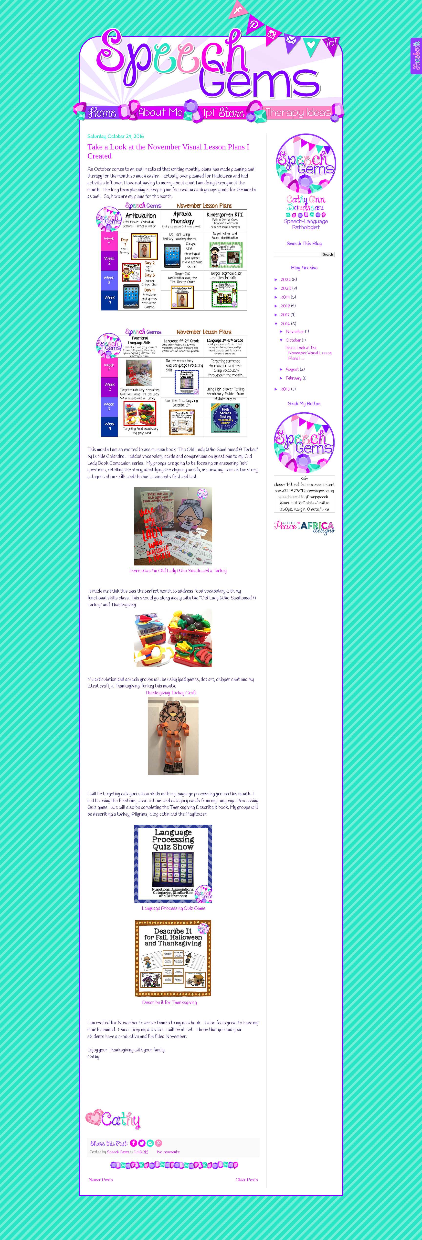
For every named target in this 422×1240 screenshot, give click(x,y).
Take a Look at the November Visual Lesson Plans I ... (308, 353)
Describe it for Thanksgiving (169, 1003)
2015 (286, 389)
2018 (286, 306)
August (293, 369)
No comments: (169, 1152)
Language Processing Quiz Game (173, 908)
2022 (286, 280)
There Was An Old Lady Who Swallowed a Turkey (177, 571)
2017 (286, 315)
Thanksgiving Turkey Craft (170, 693)
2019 (286, 297)
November (295, 332)
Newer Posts (101, 1180)
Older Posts (247, 1180)
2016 (286, 324)
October (294, 340)
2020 (286, 289)
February (294, 378)
